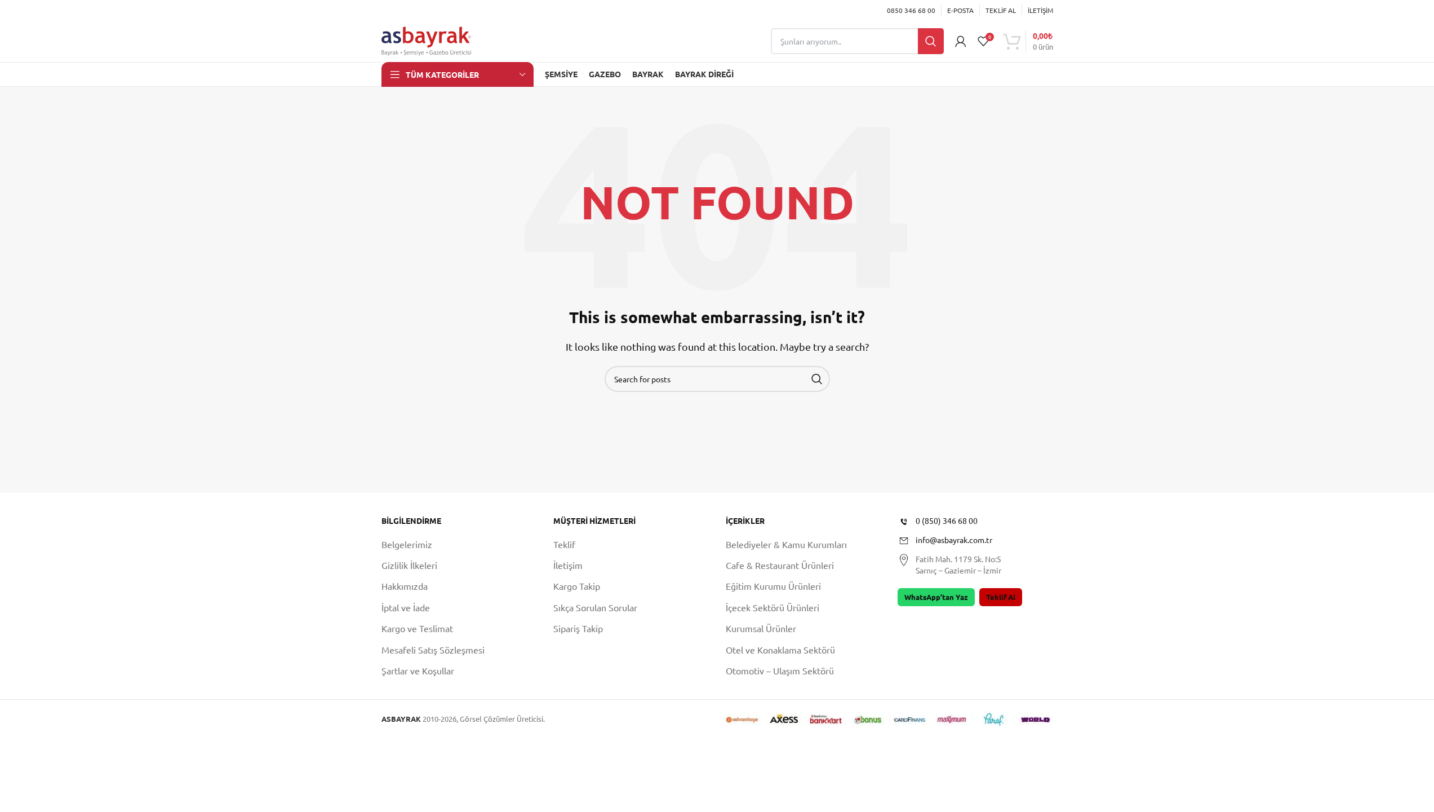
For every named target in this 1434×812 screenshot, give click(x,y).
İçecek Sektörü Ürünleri (772, 607)
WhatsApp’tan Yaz (936, 597)
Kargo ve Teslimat (417, 628)
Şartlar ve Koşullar (417, 670)
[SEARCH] (817, 379)
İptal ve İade (405, 607)
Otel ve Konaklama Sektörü (780, 649)
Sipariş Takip (578, 628)
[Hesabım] (960, 41)
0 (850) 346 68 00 (947, 520)
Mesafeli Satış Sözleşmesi (433, 649)
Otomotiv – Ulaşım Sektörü (780, 670)
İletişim (568, 565)
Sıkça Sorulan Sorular (595, 607)
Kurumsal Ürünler (761, 628)
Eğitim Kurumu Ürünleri (773, 586)
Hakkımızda (404, 586)
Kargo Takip (576, 586)
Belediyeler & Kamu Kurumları (786, 544)
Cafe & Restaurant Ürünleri (780, 565)
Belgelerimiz (406, 544)
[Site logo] (426, 39)
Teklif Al (1000, 597)
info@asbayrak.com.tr (954, 540)
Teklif (564, 544)
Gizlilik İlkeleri (409, 565)
